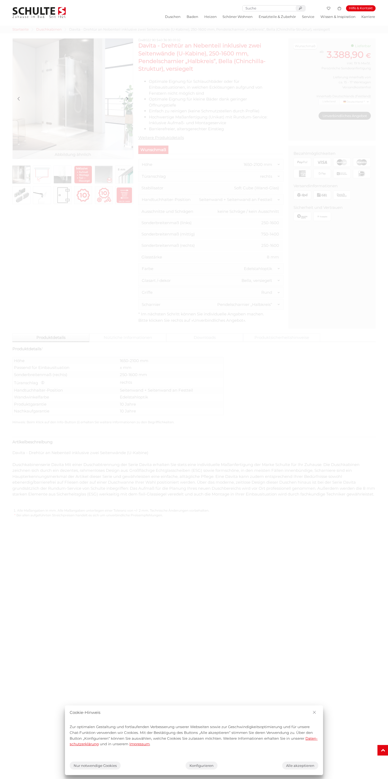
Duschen (173, 17)
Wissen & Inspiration (338, 17)
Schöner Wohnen (238, 17)
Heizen (210, 17)
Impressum (139, 744)
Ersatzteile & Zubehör (277, 17)
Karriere (368, 17)
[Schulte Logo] (39, 12)
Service (308, 17)
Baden (192, 17)
